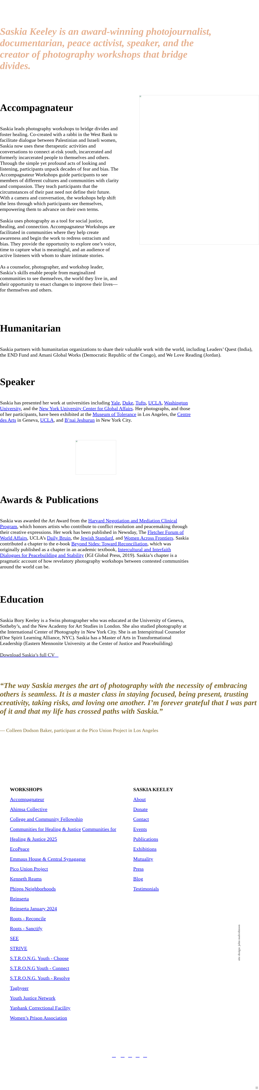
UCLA (155, 403)
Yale (115, 403)
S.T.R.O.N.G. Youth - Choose (39, 958)
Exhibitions (145, 849)
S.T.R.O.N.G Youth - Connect (39, 968)
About (139, 799)
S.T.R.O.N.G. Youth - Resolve (40, 978)
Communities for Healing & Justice (45, 829)
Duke (127, 403)
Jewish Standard (97, 538)
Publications (145, 839)
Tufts (140, 403)
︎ (114, 1055)
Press (138, 869)
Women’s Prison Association (38, 1018)
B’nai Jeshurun (80, 420)
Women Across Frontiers (148, 538)
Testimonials (146, 889)
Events (140, 829)
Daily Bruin (59, 538)
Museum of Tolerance (114, 414)
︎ (145, 1055)
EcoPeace (19, 849)
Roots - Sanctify (26, 928)
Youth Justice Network (32, 998)
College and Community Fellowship (46, 819)
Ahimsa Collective (28, 809)
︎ (123, 1055)
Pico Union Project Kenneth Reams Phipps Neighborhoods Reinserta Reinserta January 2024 (33, 888)
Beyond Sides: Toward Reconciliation (109, 543)
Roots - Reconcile (28, 918)
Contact (141, 819)
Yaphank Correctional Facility (40, 1008)
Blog (138, 879)
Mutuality (143, 859)
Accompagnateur (27, 799)
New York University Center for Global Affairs (86, 408)
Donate (140, 809)
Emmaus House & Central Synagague (48, 859)
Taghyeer (19, 988)
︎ (130, 1055)
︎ (138, 1055)
